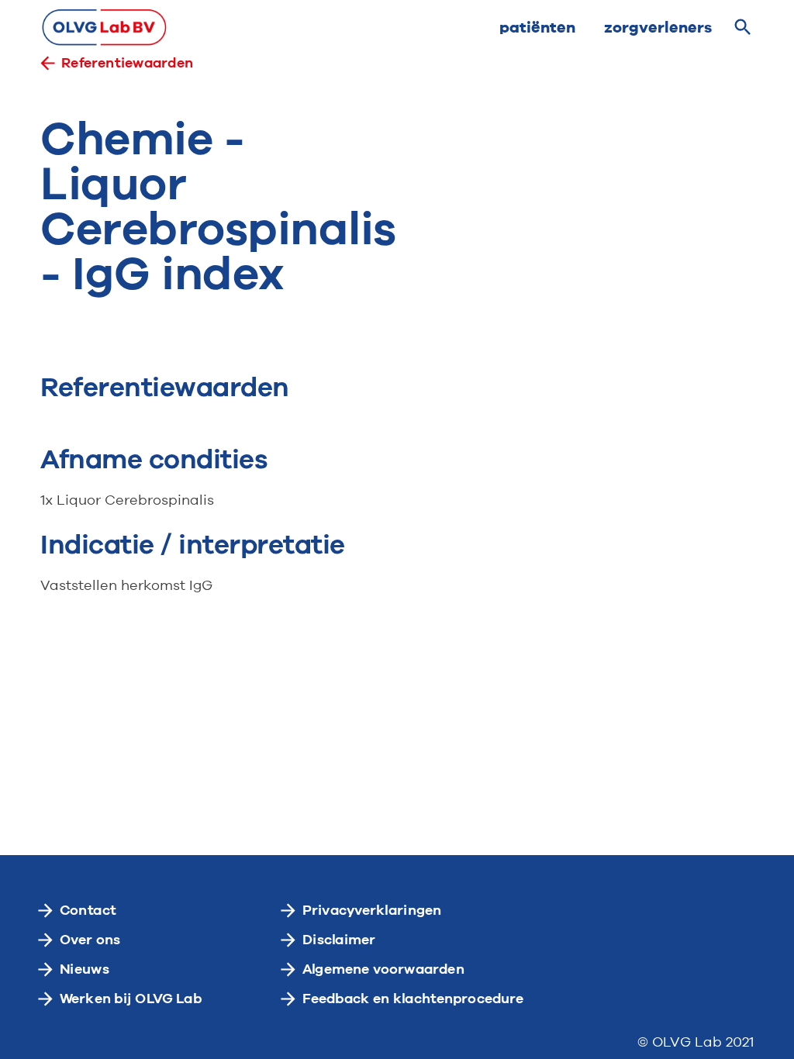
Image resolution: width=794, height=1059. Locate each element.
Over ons (90, 940)
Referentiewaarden (127, 63)
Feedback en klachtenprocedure (413, 999)
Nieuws (84, 969)
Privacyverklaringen (372, 910)
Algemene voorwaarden (383, 969)
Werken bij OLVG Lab (131, 999)
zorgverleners (658, 27)
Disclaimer (339, 940)
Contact (88, 910)
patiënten (537, 27)
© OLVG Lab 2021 (695, 1043)
